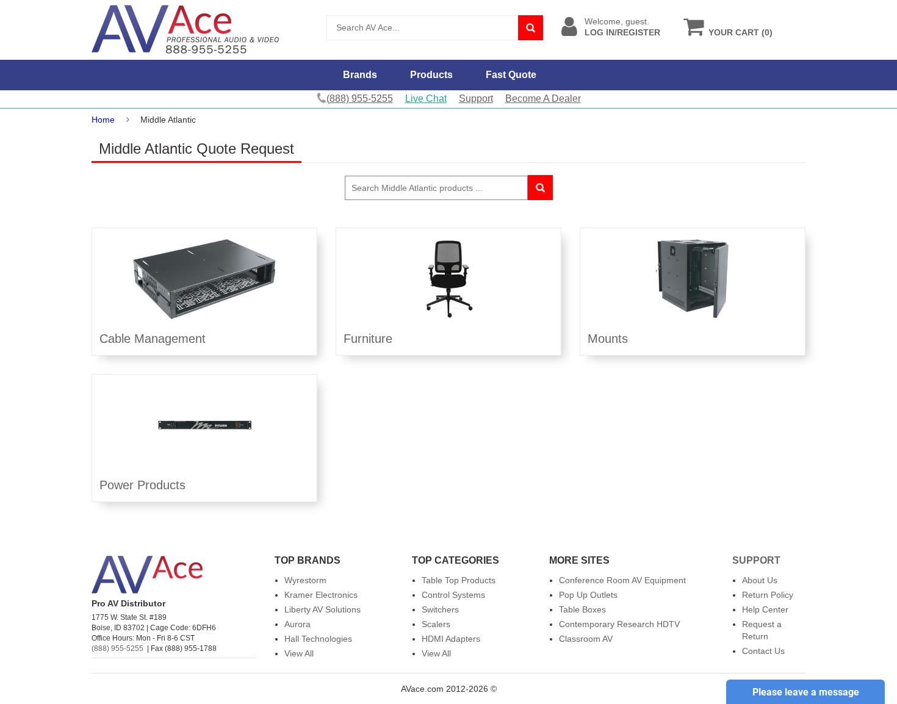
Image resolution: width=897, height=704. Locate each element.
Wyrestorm (305, 580)
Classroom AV (586, 639)
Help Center (765, 609)
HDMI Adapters (451, 639)
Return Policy (767, 595)
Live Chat (426, 98)
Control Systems (453, 595)
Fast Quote (511, 75)
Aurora (297, 624)
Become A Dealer (543, 98)
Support (476, 98)
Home (103, 119)
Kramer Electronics (321, 595)
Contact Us (763, 651)
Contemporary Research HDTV (619, 624)
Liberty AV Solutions (322, 609)
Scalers (436, 624)
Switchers (440, 609)
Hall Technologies (318, 639)
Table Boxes (582, 609)
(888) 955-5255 (117, 648)
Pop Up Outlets (588, 595)
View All (299, 653)
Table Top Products (458, 580)
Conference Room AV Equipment (622, 580)
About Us (759, 580)
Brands (360, 75)
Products (431, 75)
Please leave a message (805, 692)
